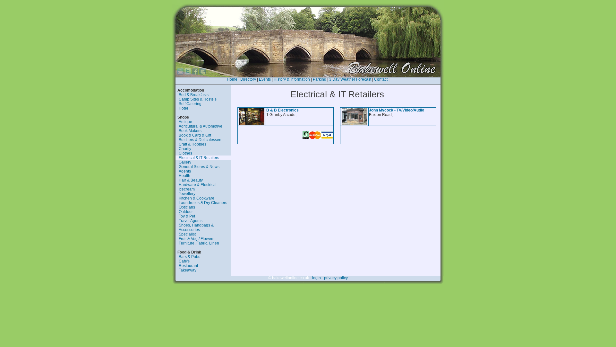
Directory (248, 79)
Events (265, 79)
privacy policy (336, 278)
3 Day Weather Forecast (350, 79)
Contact (381, 79)
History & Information (292, 79)
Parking (319, 79)
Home (232, 79)
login (316, 278)
